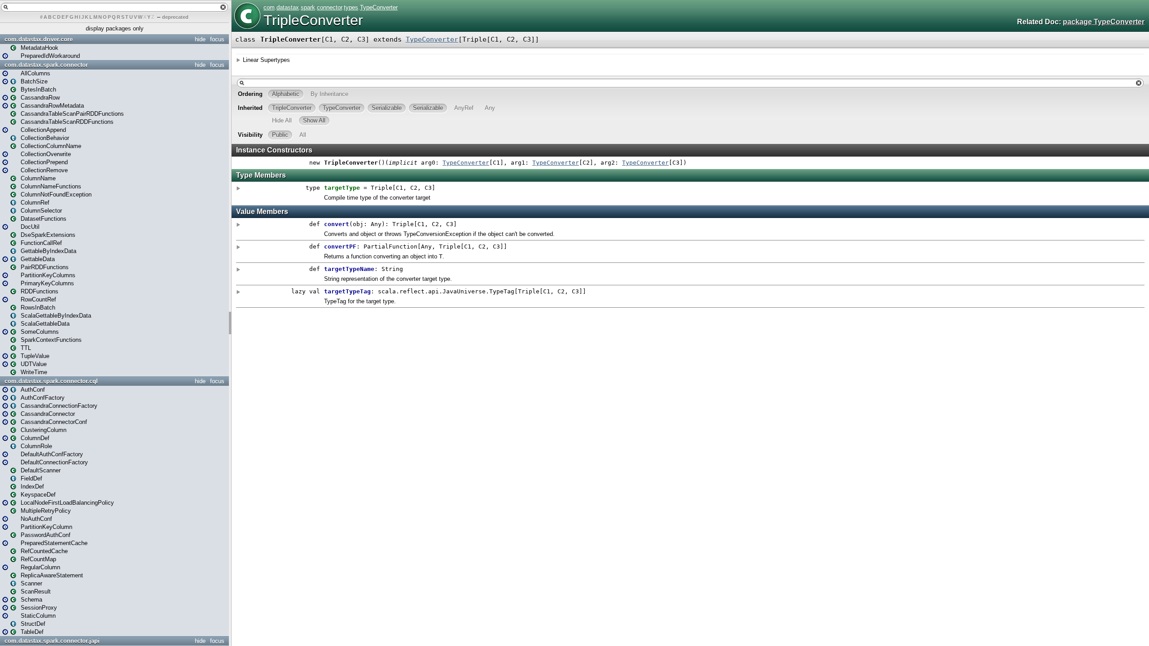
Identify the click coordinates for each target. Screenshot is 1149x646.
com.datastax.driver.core (38, 39)
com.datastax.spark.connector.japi (52, 640)
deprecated (175, 17)
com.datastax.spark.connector (46, 64)
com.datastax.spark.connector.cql (51, 381)
